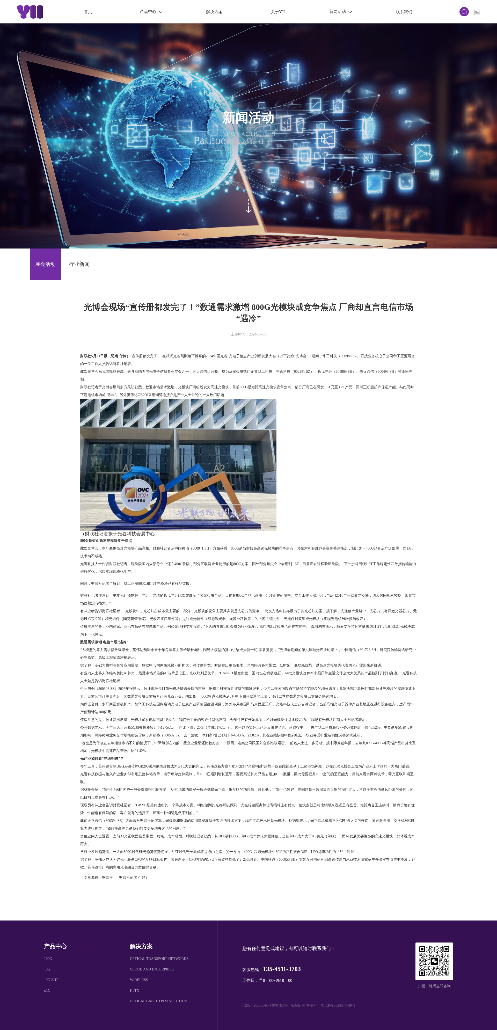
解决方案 (214, 11)
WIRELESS (139, 980)
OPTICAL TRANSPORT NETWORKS (159, 959)
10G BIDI (51, 980)
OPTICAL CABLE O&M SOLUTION (158, 1001)
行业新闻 (79, 264)
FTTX (134, 990)
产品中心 (151, 11)
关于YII (278, 11)
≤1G (47, 990)
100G (48, 959)
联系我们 (404, 11)
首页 (88, 11)
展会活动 (45, 264)
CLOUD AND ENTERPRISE (152, 969)
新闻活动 (340, 11)
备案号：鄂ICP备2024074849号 (330, 1005)
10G (47, 969)
